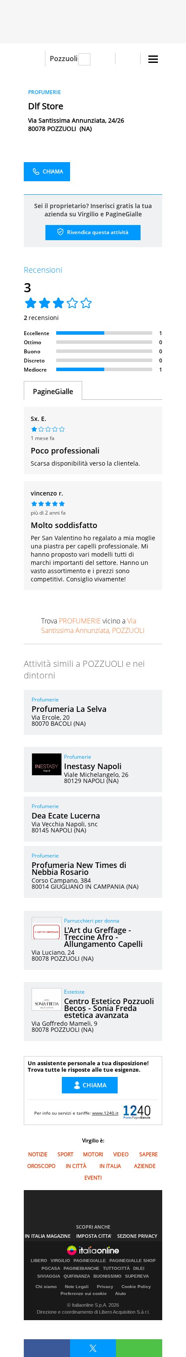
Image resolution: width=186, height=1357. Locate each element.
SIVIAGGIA (48, 1276)
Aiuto (120, 1293)
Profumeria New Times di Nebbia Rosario (79, 868)
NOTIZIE (38, 1154)
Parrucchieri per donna (91, 920)
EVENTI (93, 1177)
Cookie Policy (136, 1286)
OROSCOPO (41, 1166)
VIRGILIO (60, 1261)
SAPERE (148, 1154)
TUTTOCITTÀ (116, 1268)
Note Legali (77, 1286)
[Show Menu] (153, 59)
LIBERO (39, 1261)
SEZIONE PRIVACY (137, 1236)
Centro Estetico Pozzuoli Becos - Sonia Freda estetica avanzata (109, 1008)
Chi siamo (46, 1286)
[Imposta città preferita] (34, 59)
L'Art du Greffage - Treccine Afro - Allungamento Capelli (103, 937)
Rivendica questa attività (97, 232)
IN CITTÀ (76, 1166)
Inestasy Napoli (93, 766)
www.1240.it (105, 1113)
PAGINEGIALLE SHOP (132, 1261)
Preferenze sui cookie (84, 1293)
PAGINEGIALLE (90, 1261)
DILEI (138, 1268)
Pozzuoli (63, 58)
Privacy (105, 1286)
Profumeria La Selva (69, 709)
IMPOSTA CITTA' (94, 1236)
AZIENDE (145, 1166)
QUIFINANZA (77, 1276)
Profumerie (45, 699)
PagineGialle (53, 391)
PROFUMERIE (44, 92)
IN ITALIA (110, 1166)
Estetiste (74, 991)
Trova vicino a (92, 625)
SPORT (66, 1154)
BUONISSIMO (107, 1276)
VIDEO (120, 1154)
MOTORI (93, 1154)
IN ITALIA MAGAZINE (48, 1236)
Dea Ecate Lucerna (66, 815)
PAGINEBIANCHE (81, 1268)
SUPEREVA (137, 1276)
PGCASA (51, 1268)
